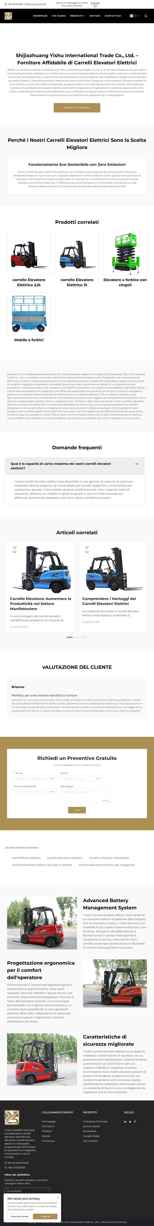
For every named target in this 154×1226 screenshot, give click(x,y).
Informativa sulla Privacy (114, 1222)
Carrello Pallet (91, 1136)
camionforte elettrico (26, 857)
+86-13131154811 (15, 4)
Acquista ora (95, 4)
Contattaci (48, 1140)
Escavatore (89, 1131)
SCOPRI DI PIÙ (19, 627)
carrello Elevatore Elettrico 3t (77, 282)
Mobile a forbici (28, 340)
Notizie (46, 1136)
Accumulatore (91, 1126)
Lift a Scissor (90, 1140)
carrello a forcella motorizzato (109, 857)
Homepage (49, 1121)
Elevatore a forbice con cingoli (125, 282)
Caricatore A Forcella (95, 1121)
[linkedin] (125, 1121)
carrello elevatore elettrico (64, 857)
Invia (77, 810)
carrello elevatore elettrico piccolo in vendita (42, 865)
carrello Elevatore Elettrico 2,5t (28, 282)
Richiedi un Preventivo (77, 107)
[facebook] (135, 1121)
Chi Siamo (48, 1126)
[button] (145, 16)
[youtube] (130, 1121)
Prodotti (47, 1131)
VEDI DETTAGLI (29, 253)
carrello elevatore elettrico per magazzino (107, 865)
